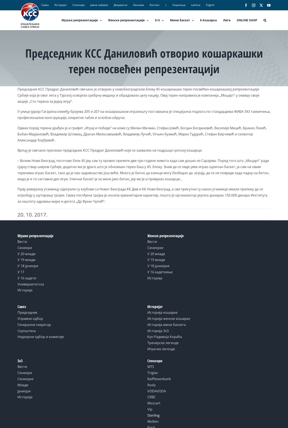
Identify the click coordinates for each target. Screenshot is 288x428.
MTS (150, 366)
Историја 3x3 (158, 330)
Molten (153, 421)
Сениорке (155, 247)
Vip (149, 409)
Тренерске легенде (163, 343)
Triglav (152, 372)
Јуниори (24, 391)
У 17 (20, 272)
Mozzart (153, 403)
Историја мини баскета (166, 324)
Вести (22, 241)
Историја (24, 290)
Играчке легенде (161, 349)
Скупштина (26, 330)
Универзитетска (30, 284)
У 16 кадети (26, 278)
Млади (22, 385)
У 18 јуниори (27, 266)
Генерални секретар (34, 324)
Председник (27, 312)
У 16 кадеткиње (160, 272)
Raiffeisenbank (159, 379)
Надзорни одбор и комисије (40, 336)
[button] (264, 20)
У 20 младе (156, 254)
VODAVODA (156, 391)
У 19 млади (26, 259)
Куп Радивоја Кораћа (164, 336)
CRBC (151, 397)
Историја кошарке (162, 312)
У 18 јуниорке (158, 266)
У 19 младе (156, 259)
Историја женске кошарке (168, 318)
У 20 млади (26, 254)
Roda (151, 385)
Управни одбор (30, 318)
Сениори (24, 247)
